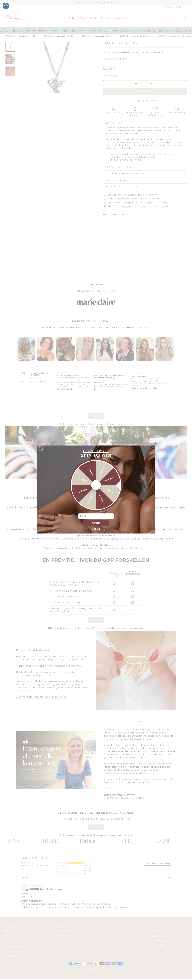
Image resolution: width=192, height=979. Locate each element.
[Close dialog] (40, 449)
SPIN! (96, 523)
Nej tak (96, 529)
